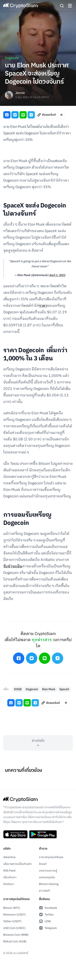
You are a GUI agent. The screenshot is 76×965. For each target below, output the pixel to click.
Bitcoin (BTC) (11, 908)
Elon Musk (48, 689)
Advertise (9, 857)
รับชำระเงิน (12, 566)
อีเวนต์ (42, 864)
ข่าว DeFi (44, 891)
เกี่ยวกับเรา (9, 877)
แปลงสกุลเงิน (47, 877)
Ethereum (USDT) (14, 914)
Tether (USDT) (12, 921)
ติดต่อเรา (8, 884)
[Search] (62, 6)
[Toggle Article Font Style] (61, 115)
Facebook (51, 908)
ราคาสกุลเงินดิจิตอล (51, 857)
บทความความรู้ (48, 870)
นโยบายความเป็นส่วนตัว (17, 864)
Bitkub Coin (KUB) (15, 941)
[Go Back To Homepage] (20, 5)
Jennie (20, 93)
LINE (48, 921)
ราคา (43, 306)
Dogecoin (12, 58)
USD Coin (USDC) (14, 928)
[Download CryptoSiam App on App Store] (15, 834)
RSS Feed (9, 870)
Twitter (49, 914)
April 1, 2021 (57, 275)
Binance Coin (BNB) (16, 935)
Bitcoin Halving (49, 884)
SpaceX (64, 689)
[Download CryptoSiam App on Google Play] (43, 834)
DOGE (18, 689)
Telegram (51, 928)
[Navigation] (70, 6)
